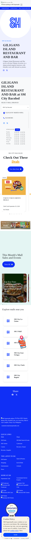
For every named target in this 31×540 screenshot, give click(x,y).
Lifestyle (19, 466)
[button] (10, 4)
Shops (18, 437)
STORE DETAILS (5, 8)
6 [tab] (18, 214)
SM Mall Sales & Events (23, 440)
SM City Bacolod (6, 41)
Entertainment (4, 466)
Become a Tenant (21, 447)
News (2, 469)
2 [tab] (11, 214)
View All (7, 264)
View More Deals (14, 169)
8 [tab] (21, 214)
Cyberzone (19, 443)
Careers (3, 447)
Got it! (15, 534)
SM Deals (3, 440)
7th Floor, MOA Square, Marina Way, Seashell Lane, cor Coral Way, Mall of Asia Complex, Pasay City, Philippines (14, 420)
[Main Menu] (21, 4)
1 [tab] (10, 214)
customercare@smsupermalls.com (10, 425)
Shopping (3, 462)
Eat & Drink (20, 462)
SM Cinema (4, 443)
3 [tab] (13, 214)
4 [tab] (15, 214)
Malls (2, 437)
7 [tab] (20, 214)
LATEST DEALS (13, 8)
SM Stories (4, 459)
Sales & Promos (21, 458)
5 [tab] (16, 214)
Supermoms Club (5, 478)
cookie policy (14, 530)
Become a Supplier (6, 450)
